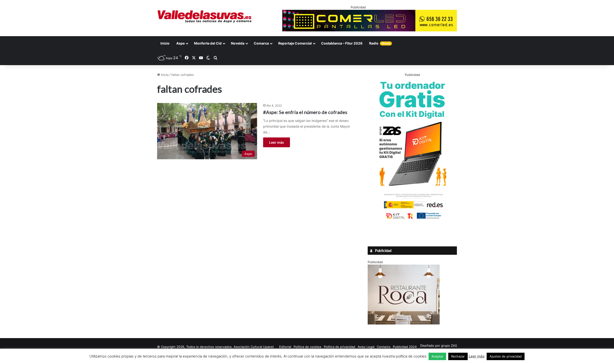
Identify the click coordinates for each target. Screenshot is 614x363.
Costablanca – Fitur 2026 (341, 43)
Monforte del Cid (208, 43)
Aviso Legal (366, 347)
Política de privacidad (339, 347)
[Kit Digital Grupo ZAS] (412, 220)
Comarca (261, 43)
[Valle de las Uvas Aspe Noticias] (204, 16)
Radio (379, 43)
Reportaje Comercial (295, 43)
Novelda (237, 43)
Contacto (383, 347)
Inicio (165, 43)
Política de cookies (307, 347)
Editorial (285, 347)
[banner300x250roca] (404, 323)
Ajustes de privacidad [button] (506, 356)
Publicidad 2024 (405, 347)
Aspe (180, 43)
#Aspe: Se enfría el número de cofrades (305, 112)
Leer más (276, 142)
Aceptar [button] (437, 356)
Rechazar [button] (458, 356)
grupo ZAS (449, 345)
